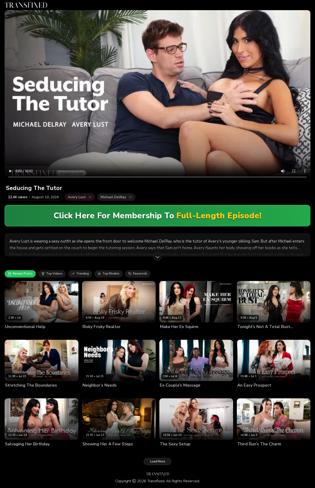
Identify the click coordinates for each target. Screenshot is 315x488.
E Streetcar (190, 334)
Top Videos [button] (54, 274)
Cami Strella (246, 334)
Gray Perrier (91, 334)
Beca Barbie (31, 452)
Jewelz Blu (109, 334)
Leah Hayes (50, 334)
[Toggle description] (157, 256)
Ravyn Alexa (265, 452)
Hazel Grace (184, 393)
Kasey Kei (202, 393)
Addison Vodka (171, 452)
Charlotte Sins (170, 334)
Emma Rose (108, 393)
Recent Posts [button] (23, 274)
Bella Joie (167, 393)
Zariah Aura (112, 452)
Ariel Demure (247, 393)
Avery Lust (13, 452)
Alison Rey (90, 393)
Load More (157, 461)
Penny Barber (268, 393)
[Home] (26, 5)
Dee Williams (92, 452)
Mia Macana (265, 334)
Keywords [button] (140, 274)
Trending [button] (82, 274)
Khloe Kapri (31, 334)
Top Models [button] (110, 274)
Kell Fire (30, 393)
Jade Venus (13, 334)
